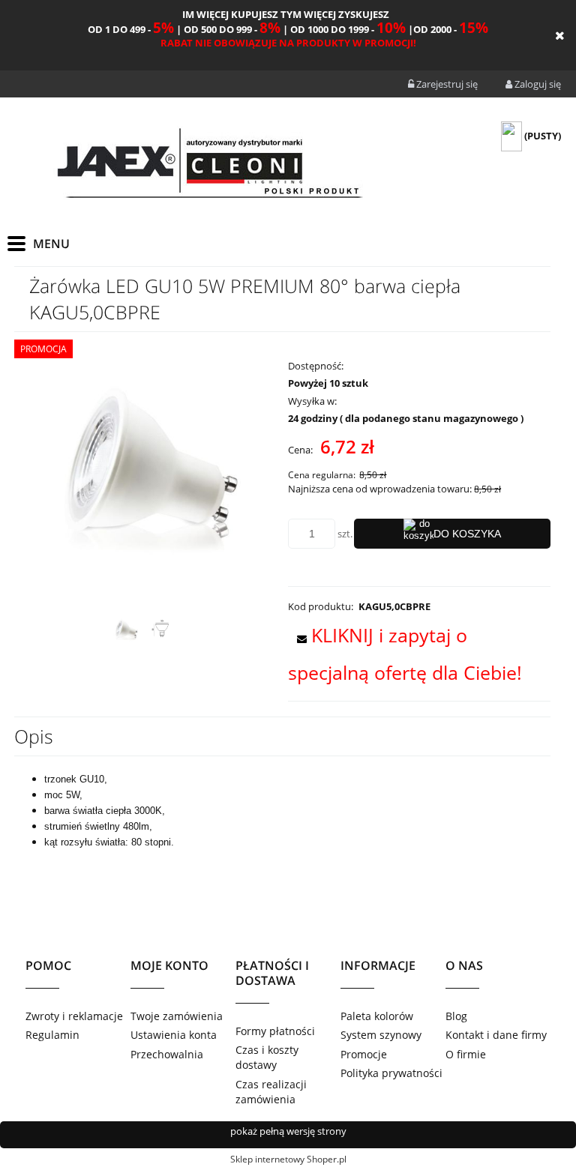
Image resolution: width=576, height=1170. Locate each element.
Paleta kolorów (376, 1016)
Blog (456, 1016)
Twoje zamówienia (176, 1016)
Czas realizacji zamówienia (271, 1091)
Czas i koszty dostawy (267, 1057)
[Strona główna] (208, 166)
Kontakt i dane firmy (496, 1035)
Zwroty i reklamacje (74, 1016)
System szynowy (381, 1035)
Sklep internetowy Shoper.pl (288, 1159)
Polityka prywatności (391, 1073)
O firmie (466, 1054)
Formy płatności (275, 1031)
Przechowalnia (166, 1054)
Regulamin (53, 1035)
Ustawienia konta (173, 1035)
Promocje (363, 1054)
